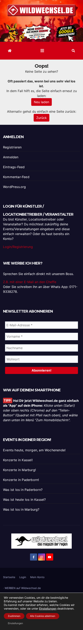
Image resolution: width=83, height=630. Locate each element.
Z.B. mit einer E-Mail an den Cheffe (29, 282)
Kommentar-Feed (16, 177)
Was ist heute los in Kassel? (24, 500)
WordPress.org (14, 187)
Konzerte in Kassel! (18, 460)
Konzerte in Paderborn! (21, 480)
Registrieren (12, 147)
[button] (73, 51)
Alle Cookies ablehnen (42, 615)
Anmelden (11, 157)
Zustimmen (14, 615)
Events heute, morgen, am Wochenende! (34, 450)
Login (22, 577)
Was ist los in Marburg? (21, 509)
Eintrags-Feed (14, 167)
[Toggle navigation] (42, 51)
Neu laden (41, 102)
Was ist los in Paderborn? (23, 490)
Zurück (41, 118)
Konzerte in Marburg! (19, 470)
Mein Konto (37, 577)
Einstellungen (47, 608)
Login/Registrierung (18, 247)
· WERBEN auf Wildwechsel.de (22, 588)
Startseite (9, 577)
